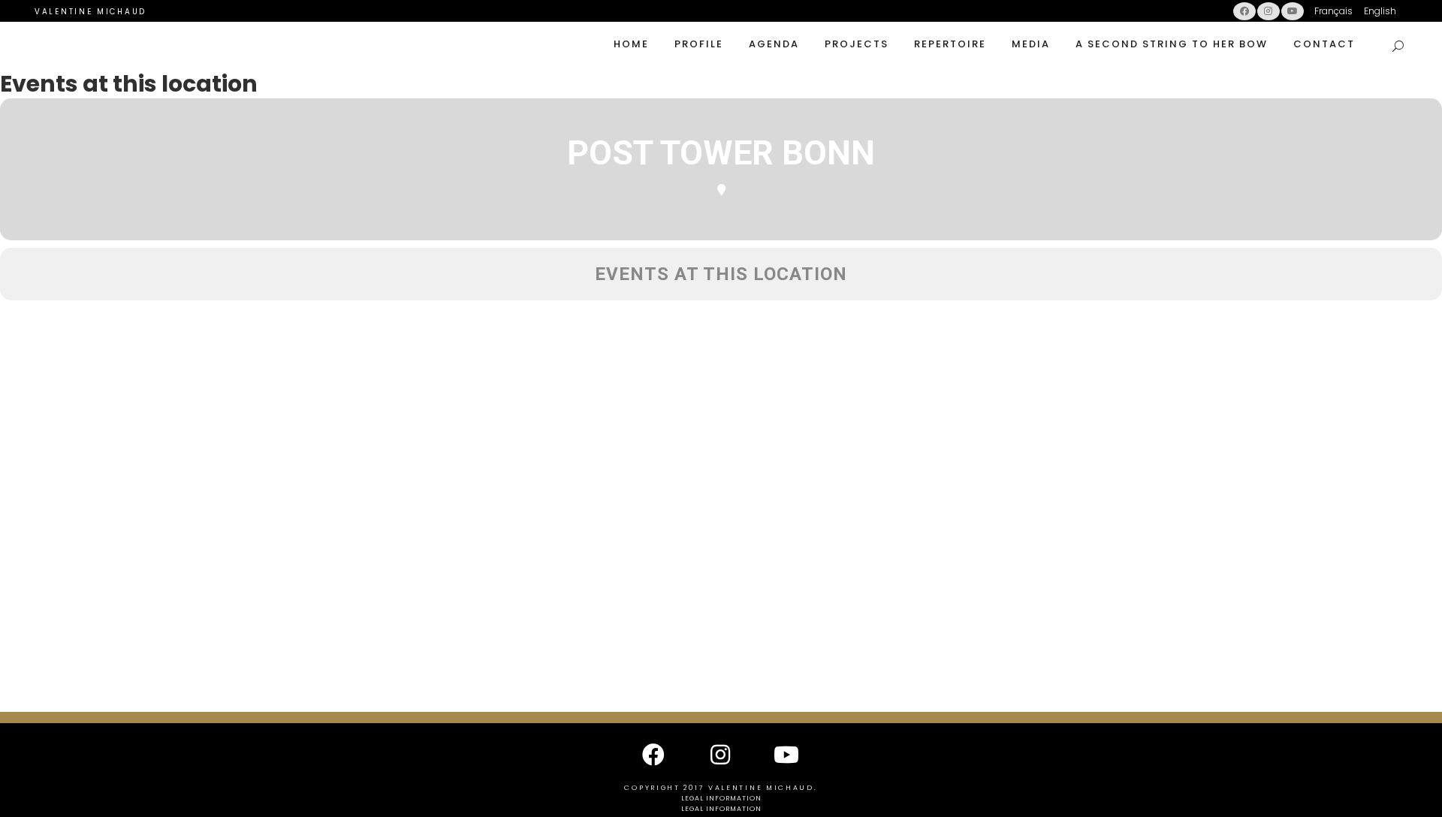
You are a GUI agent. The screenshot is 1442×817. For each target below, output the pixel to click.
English (1380, 11)
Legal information (721, 798)
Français (1333, 11)
